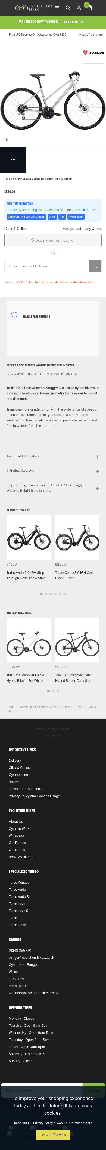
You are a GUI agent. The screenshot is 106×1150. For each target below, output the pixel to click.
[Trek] (94, 53)
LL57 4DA (16, 979)
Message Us (18, 986)
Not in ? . (40, 276)
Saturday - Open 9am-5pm (29, 1054)
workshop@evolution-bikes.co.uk (33, 993)
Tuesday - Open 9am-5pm (28, 1025)
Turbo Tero (16, 918)
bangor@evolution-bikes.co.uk (31, 957)
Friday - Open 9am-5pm (27, 1047)
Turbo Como (18, 925)
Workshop (16, 836)
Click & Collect (20, 768)
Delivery (15, 761)
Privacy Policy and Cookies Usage (34, 796)
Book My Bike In (21, 857)
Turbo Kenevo (19, 882)
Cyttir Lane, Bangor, (23, 965)
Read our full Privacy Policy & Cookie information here (53, 1122)
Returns (14, 782)
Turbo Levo (17, 904)
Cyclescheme (19, 775)
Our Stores (17, 850)
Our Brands (17, 843)
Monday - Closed (21, 1018)
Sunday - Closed (21, 1061)
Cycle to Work (19, 829)
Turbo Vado (17, 889)
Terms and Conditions (25, 789)
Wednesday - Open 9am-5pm (31, 1033)
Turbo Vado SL (20, 897)
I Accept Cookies (53, 1135)
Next (94, 558)
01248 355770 (20, 950)
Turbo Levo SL (19, 911)
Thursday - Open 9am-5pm (29, 1040)
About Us (16, 821)
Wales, (13, 972)
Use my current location (55, 240)
